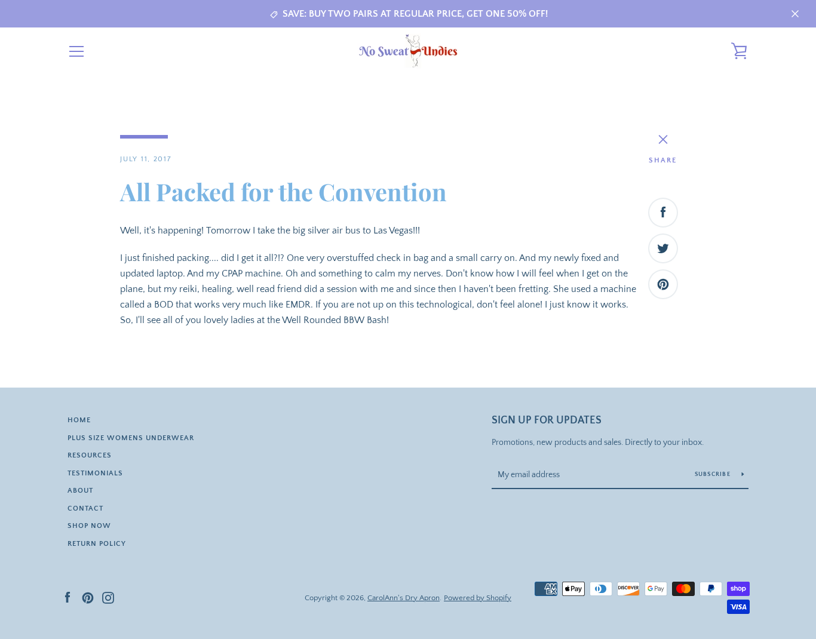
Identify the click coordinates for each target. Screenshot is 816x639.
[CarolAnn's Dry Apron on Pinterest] (88, 597)
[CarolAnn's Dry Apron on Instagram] (108, 597)
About (80, 490)
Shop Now (89, 526)
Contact (85, 508)
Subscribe (714, 474)
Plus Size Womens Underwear (131, 438)
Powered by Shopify (477, 598)
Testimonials (95, 473)
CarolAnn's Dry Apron (403, 598)
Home (79, 420)
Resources (90, 455)
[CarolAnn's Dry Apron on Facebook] (67, 597)
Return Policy (97, 544)
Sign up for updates (547, 420)
